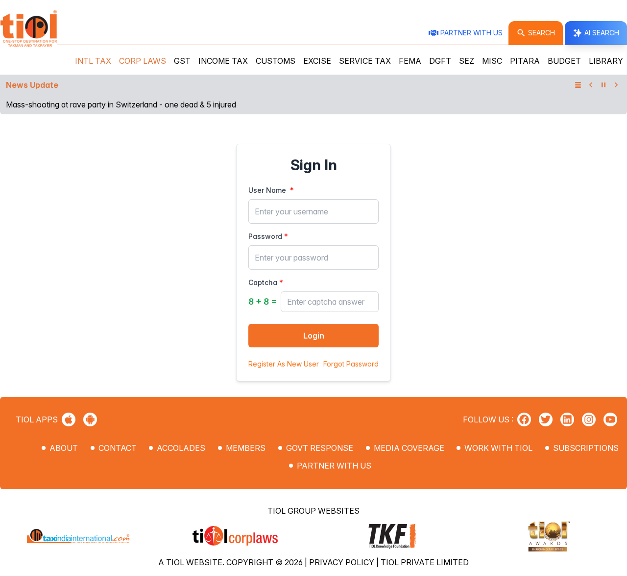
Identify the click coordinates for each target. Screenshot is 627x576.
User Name (267, 190)
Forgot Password (351, 364)
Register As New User (283, 364)
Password (265, 236)
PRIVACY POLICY (342, 562)
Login (313, 335)
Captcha (262, 282)
